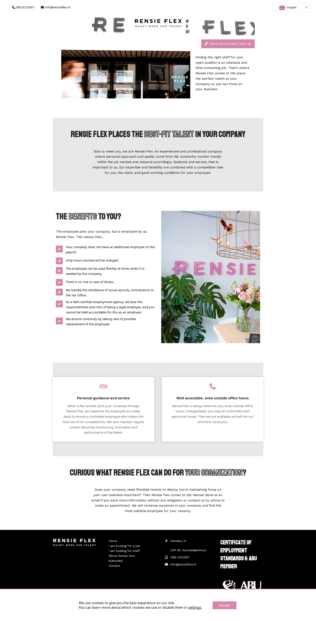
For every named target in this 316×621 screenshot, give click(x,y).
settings (194, 607)
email (95, 500)
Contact (114, 565)
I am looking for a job (124, 546)
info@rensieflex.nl (57, 7)
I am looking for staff (124, 551)
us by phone (210, 500)
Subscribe (116, 560)
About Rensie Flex (122, 555)
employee (202, 173)
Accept (224, 605)
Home (113, 541)
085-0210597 (24, 7)
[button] (34, 42)
